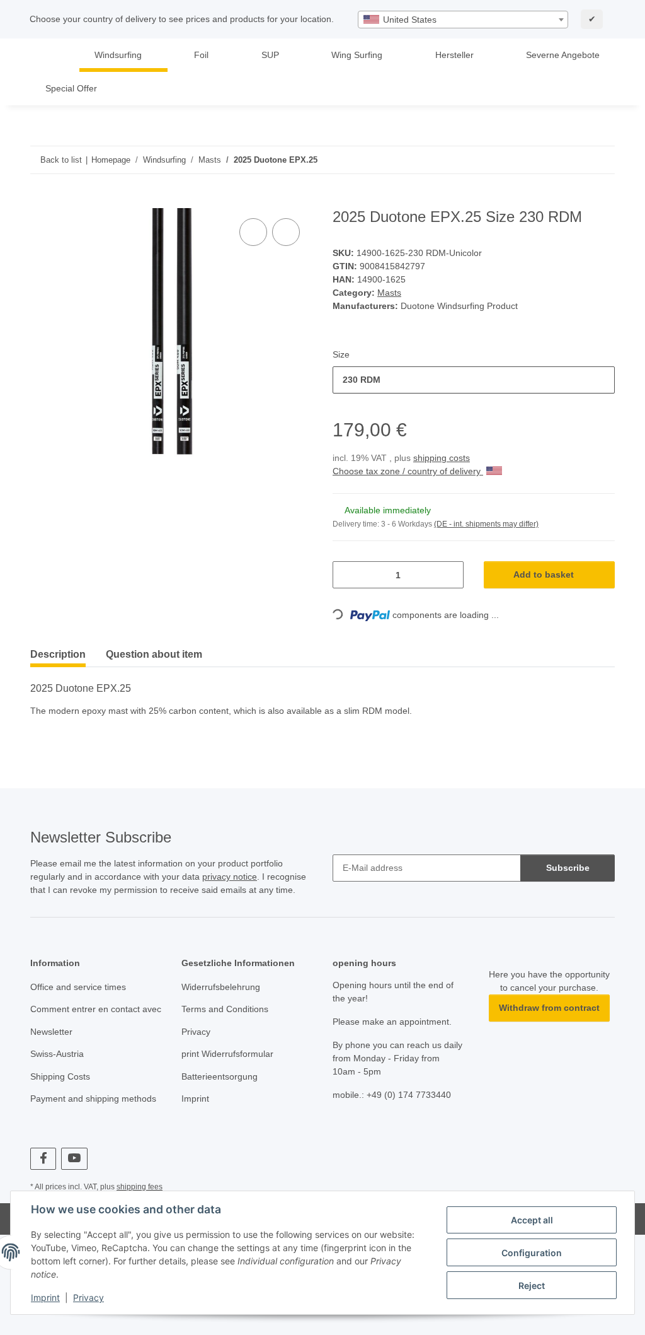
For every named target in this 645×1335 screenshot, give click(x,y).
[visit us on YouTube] (74, 1159)
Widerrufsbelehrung (220, 987)
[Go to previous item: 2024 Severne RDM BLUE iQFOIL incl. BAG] (574, 159)
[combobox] (463, 19)
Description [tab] (58, 654)
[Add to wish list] (286, 232)
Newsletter (51, 1032)
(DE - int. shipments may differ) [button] (486, 524)
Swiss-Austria (57, 1054)
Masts (389, 293)
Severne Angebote (563, 55)
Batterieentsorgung (219, 1076)
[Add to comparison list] (253, 232)
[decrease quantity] (346, 575)
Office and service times (78, 987)
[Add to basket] (40, 201)
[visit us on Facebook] (43, 1159)
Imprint (45, 1297)
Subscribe (568, 868)
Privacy (88, 1297)
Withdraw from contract (549, 1008)
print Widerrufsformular (227, 1054)
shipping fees (140, 1186)
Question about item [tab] (154, 654)
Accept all (532, 1220)
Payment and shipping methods (93, 1098)
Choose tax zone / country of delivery (408, 471)
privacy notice (229, 877)
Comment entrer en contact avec (95, 1009)
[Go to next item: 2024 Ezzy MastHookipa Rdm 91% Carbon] (601, 159)
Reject (531, 1285)
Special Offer (71, 88)
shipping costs (441, 458)
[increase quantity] (449, 575)
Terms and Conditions (224, 1009)
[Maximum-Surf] (48, 55)
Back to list (61, 160)
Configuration (531, 1252)
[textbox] (463, 19)
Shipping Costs (60, 1076)
